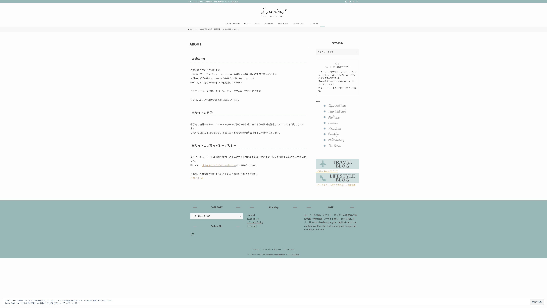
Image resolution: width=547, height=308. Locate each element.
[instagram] (346, 1)
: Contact (252, 226)
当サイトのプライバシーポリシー (219, 165)
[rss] (353, 1)
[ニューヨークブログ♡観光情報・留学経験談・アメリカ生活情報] (273, 12)
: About (251, 215)
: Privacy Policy (255, 222)
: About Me (253, 218)
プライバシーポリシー (271, 249)
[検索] (357, 1)
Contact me (289, 249)
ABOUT (256, 249)
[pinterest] (350, 1)
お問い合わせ (197, 178)
